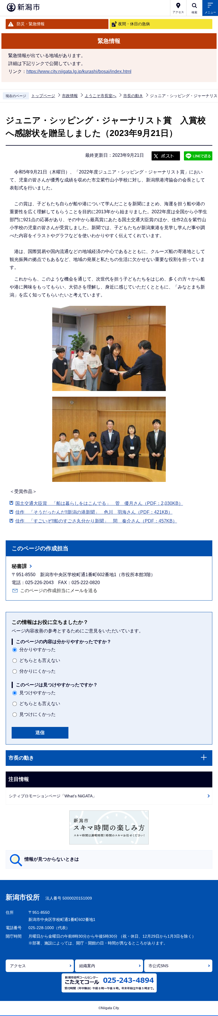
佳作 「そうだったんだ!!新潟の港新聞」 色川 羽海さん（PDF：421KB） (94, 512)
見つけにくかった (37, 714)
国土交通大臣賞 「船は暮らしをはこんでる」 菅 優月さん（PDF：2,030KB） (99, 503)
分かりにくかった (37, 671)
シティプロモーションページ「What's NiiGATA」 (53, 796)
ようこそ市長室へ (100, 95)
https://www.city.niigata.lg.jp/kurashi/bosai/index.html (78, 71)
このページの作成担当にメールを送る (58, 590)
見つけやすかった (37, 692)
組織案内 (87, 965)
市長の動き (133, 95)
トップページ (43, 95)
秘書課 (19, 566)
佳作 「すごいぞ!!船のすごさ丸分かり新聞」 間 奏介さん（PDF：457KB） (96, 521)
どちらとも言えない (39, 660)
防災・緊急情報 (31, 24)
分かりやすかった (37, 649)
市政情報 (70, 95)
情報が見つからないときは (51, 859)
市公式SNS (158, 965)
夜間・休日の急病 (134, 24)
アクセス (18, 965)
